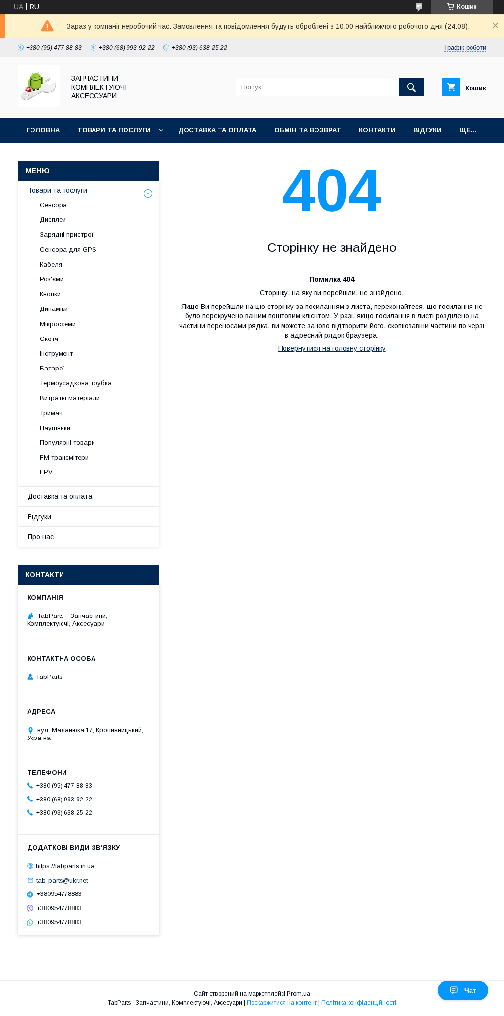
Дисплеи (53, 219)
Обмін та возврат (307, 130)
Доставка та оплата (217, 130)
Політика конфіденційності (358, 1002)
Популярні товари (67, 442)
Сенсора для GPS (68, 249)
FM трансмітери (64, 457)
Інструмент (56, 353)
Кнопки (50, 294)
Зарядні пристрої (67, 234)
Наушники (55, 427)
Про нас (41, 537)
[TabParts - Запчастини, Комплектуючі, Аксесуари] (39, 105)
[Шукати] (411, 87)
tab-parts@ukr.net (62, 880)
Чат (470, 990)
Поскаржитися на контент (282, 1002)
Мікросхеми (58, 324)
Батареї (52, 368)
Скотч (49, 338)
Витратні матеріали (70, 397)
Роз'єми (51, 279)
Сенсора (53, 205)
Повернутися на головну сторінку (332, 348)
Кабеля (51, 264)
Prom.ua (298, 993)
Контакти (377, 130)
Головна (43, 130)
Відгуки (427, 130)
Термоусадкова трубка (76, 383)
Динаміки (54, 308)
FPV (46, 472)
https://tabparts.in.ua (65, 866)
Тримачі (52, 413)
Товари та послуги (114, 130)
